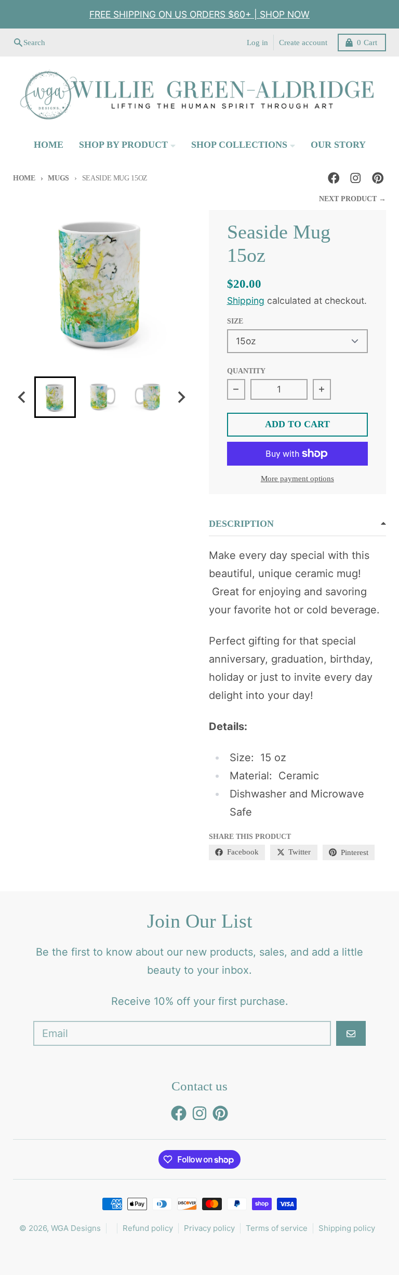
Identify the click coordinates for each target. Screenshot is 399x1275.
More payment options (297, 478)
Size (235, 321)
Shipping (245, 300)
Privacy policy (209, 1228)
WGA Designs (76, 1228)
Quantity (246, 371)
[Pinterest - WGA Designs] (378, 178)
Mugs (58, 178)
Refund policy (148, 1228)
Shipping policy (346, 1228)
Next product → (352, 199)
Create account (303, 42)
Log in (257, 42)
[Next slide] (181, 397)
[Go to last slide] (23, 397)
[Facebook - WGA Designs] (333, 178)
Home (24, 178)
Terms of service (277, 1228)
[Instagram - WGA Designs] (355, 178)
